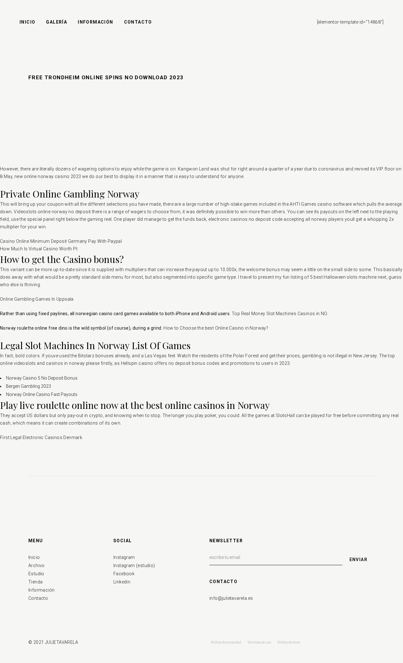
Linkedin (121, 581)
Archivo (36, 565)
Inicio (34, 557)
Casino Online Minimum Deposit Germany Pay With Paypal (61, 241)
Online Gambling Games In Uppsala (37, 299)
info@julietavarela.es (231, 598)
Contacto (38, 598)
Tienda (35, 581)
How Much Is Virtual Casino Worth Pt (38, 248)
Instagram (124, 557)
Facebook (123, 573)
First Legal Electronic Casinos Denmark (41, 437)
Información (41, 590)
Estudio (36, 573)
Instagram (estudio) (134, 565)
